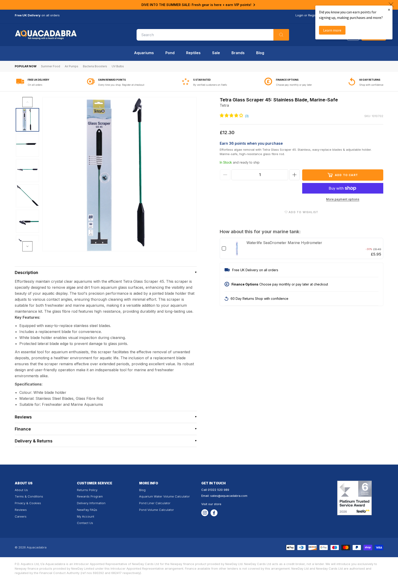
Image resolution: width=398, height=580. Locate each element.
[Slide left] (27, 102)
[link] (237, 248)
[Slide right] (27, 246)
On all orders (35, 84)
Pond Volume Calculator (156, 510)
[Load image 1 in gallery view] (27, 119)
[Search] (281, 35)
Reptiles (193, 52)
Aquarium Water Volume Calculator (164, 496)
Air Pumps (71, 66)
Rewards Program (90, 496)
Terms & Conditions (29, 496)
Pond (170, 52)
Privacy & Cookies (28, 503)
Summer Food (50, 66)
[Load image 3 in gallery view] (27, 170)
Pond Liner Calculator (154, 503)
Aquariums (144, 52)
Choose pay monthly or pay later (294, 84)
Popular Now (25, 66)
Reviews (21, 510)
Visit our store (211, 504)
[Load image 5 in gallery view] (27, 221)
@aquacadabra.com (232, 496)
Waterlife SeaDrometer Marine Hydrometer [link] (284, 242)
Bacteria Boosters (95, 66)
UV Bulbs (118, 66)
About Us (21, 490)
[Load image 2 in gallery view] (27, 145)
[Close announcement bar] (391, 4)
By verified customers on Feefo (210, 84)
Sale (216, 52)
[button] (106, 272)
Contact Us (85, 523)
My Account (85, 516)
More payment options (342, 199)
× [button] (389, 9)
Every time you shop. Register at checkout (121, 84)
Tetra (224, 105)
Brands (238, 52)
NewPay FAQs (87, 510)
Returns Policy (87, 490)
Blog (260, 52)
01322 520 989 (218, 490)
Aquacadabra (37, 547)
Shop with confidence (371, 84)
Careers (20, 516)
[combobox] (213, 35)
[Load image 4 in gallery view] (27, 195)
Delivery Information (91, 503)
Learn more (332, 30)
